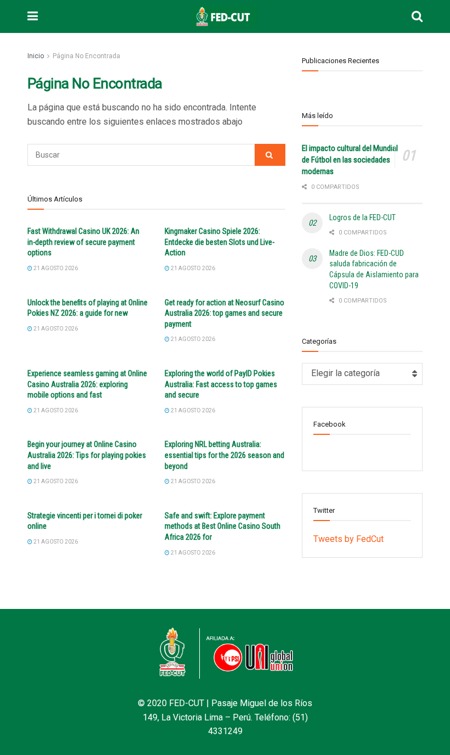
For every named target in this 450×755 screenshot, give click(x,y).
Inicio (35, 56)
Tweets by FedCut (348, 539)
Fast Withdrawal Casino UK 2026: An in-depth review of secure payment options (83, 242)
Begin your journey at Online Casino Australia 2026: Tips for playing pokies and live (86, 455)
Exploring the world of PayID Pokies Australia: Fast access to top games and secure (221, 384)
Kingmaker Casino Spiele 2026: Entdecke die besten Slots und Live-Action (219, 242)
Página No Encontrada (86, 56)
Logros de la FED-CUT (362, 217)
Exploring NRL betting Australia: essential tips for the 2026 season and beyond (224, 455)
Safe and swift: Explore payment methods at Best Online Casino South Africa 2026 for (222, 526)
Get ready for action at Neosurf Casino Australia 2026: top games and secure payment (224, 313)
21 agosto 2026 (55, 268)
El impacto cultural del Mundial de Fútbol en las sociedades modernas (350, 159)
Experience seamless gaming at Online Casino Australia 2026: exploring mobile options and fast (87, 384)
